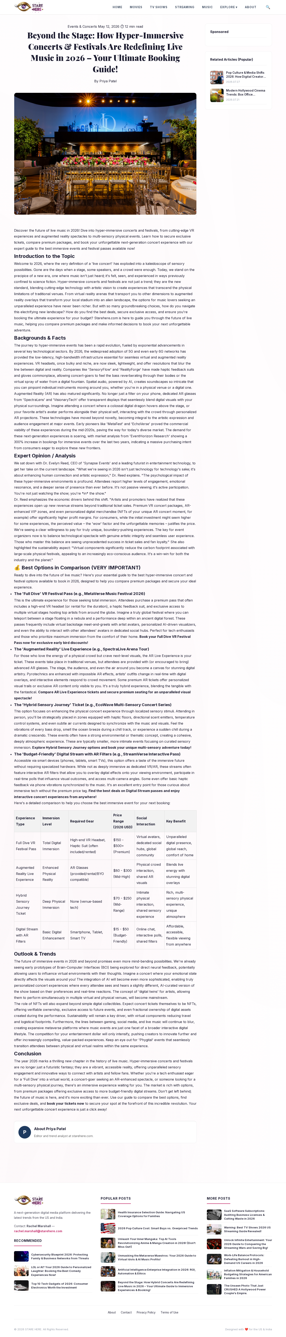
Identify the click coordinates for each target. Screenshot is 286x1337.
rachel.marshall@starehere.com (38, 1231)
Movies (136, 7)
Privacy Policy (146, 1312)
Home (117, 7)
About (250, 7)
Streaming (185, 7)
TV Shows (158, 7)
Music (207, 7)
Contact (126, 1312)
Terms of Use (169, 1312)
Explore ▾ (228, 7)
